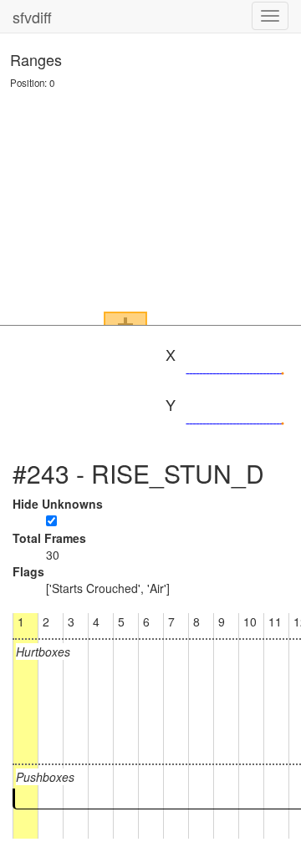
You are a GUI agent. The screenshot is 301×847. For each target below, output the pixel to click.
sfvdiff (32, 17)
